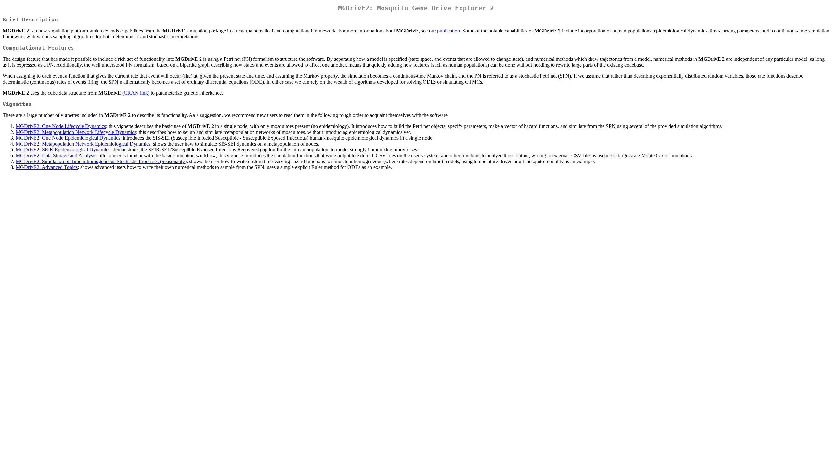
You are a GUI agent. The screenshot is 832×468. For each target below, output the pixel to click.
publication (448, 30)
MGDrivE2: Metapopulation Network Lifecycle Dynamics (76, 132)
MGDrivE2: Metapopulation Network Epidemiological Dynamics (83, 144)
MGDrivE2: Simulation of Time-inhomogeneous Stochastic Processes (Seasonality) (101, 161)
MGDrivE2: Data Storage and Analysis (56, 155)
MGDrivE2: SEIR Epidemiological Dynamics (63, 149)
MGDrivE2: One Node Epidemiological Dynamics (68, 138)
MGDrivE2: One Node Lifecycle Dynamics (61, 126)
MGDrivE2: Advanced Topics (47, 167)
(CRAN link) (136, 93)
